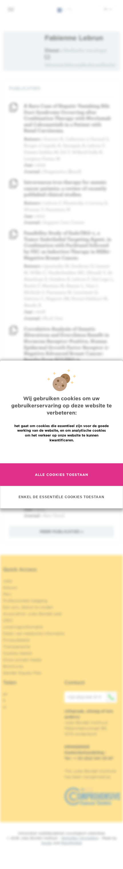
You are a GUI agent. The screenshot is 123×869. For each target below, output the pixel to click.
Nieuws (10, 587)
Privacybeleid (16, 640)
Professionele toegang (25, 600)
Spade (46, 843)
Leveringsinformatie (23, 627)
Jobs (7, 581)
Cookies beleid (17, 653)
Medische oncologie (85, 50)
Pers (7, 594)
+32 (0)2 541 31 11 (84, 697)
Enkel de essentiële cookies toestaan (61, 497)
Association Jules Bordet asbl (32, 613)
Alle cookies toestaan (61, 474)
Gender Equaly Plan (22, 673)
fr (4, 700)
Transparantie (16, 646)
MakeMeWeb (71, 843)
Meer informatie (61, 452)
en (5, 694)
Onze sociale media (22, 659)
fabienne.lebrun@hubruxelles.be (80, 65)
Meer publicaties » (62, 531)
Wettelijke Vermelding (79, 838)
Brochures (13, 666)
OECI (8, 620)
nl (106, 9)
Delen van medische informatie (33, 633)
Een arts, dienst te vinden (28, 607)
